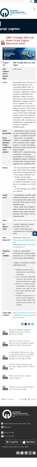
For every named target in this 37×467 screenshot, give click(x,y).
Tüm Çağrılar (9, 399)
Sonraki (33, 399)
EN (35, 1)
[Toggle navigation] (34, 9)
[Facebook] (18, 453)
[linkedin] (26, 453)
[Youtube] (30, 453)
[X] (22, 453)
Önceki (21, 399)
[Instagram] (34, 453)
